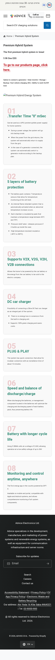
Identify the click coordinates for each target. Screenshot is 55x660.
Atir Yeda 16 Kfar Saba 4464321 (34, 604)
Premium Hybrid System (27, 36)
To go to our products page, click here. (25, 67)
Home (9, 36)
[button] (5, 16)
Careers (27, 579)
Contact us (27, 583)
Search (27, 574)
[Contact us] (48, 16)
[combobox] (27, 25)
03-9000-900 (30, 608)
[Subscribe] (47, 564)
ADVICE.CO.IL (22, 636)
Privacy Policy (38, 592)
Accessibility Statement (17, 592)
